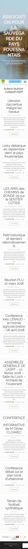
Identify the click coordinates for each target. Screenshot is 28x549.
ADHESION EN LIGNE (15, 81)
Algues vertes (7, 333)
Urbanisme (17, 287)
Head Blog (16, 545)
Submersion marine (15, 115)
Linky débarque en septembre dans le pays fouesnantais (14, 151)
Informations (14, 160)
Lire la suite (14, 134)
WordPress (20, 544)
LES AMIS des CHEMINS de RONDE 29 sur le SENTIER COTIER (14, 196)
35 (14, 537)
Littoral (8, 115)
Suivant (14, 539)
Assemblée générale (9, 387)
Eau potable (17, 435)
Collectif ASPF (9, 129)
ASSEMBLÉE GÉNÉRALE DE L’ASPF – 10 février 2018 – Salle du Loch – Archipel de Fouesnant (14, 373)
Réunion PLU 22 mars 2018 (14, 281)
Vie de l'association (19, 387)
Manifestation (20, 206)
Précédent (5, 537)
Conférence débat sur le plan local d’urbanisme (14, 473)
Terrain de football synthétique (14, 504)
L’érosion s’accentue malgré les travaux (14, 106)
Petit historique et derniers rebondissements (14, 240)
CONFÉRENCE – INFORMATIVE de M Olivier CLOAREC (14, 425)
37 (20, 537)
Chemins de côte (8, 206)
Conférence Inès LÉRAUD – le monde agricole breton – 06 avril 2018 (14, 323)
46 (24, 537)
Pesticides (20, 333)
